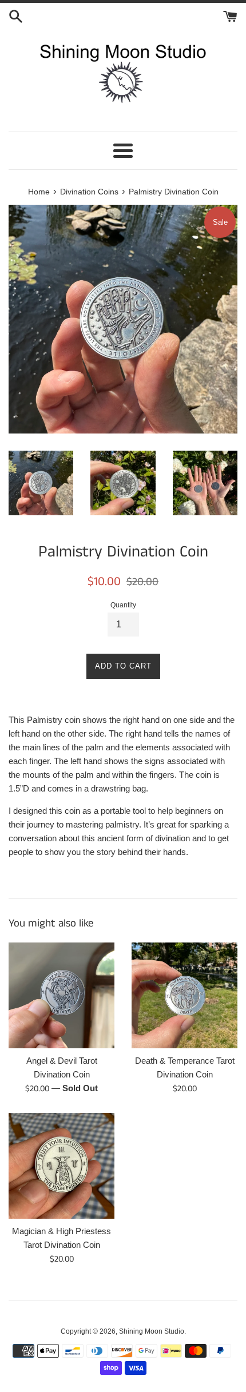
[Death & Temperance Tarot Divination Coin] (184, 995)
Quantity (123, 605)
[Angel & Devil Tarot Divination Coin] (61, 995)
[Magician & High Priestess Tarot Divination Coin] (61, 1166)
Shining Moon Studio (151, 1331)
